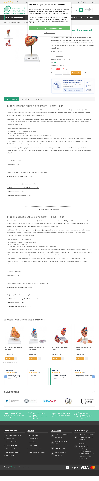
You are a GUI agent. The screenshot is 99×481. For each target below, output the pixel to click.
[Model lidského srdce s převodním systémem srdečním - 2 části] (38, 335)
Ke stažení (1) (26, 99)
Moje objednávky (34, 435)
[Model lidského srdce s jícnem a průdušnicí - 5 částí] (85, 335)
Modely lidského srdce (63, 59)
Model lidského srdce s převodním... (37, 349)
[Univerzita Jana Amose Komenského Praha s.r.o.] (68, 401)
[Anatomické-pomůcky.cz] (14, 10)
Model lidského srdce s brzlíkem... (13, 349)
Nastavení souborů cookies (37, 452)
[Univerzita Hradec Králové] (87, 401)
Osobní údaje (33, 445)
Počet (52, 73)
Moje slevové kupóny (35, 449)
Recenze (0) (40, 99)
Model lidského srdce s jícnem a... (84, 349)
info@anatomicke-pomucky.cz (60, 454)
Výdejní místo (10, 438)
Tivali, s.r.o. (14, 467)
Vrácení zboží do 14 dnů (13, 449)
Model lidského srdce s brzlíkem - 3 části (19, 195)
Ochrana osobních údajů (13, 452)
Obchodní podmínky (12, 442)
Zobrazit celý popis (52, 51)
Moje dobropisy (33, 438)
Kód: (52, 62)
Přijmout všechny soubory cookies (49, 28)
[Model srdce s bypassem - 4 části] (8, 33)
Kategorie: (53, 59)
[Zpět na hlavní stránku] (5, 22)
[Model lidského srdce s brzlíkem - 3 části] (14, 335)
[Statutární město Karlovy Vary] (49, 401)
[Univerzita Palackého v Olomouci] (12, 401)
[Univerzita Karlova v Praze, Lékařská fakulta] (30, 401)
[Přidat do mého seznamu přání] (84, 73)
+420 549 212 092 (60, 448)
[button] (14, 17)
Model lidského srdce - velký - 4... (60, 349)
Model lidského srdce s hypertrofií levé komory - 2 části (23, 188)
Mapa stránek (10, 455)
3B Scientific (59, 56)
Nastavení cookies (49, 33)
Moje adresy (32, 442)
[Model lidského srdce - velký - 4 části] (61, 335)
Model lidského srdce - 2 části (15, 192)
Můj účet (31, 431)
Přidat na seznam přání (15, 358)
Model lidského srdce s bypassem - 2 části (19, 176)
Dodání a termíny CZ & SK (13, 435)
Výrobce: (53, 56)
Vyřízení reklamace (11, 445)
